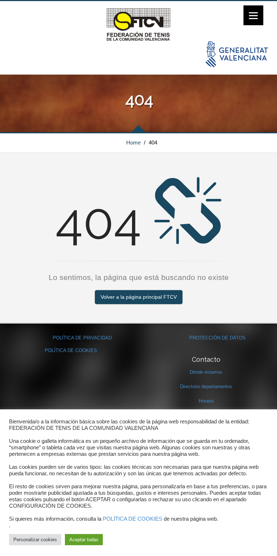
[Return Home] (138, 24)
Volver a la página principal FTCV (139, 297)
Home (133, 142)
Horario (206, 401)
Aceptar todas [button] (83, 539)
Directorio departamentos (206, 386)
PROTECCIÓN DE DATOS (217, 338)
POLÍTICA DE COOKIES (71, 350)
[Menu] (253, 15)
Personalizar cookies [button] (35, 539)
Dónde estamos (206, 372)
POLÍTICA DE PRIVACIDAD (82, 338)
